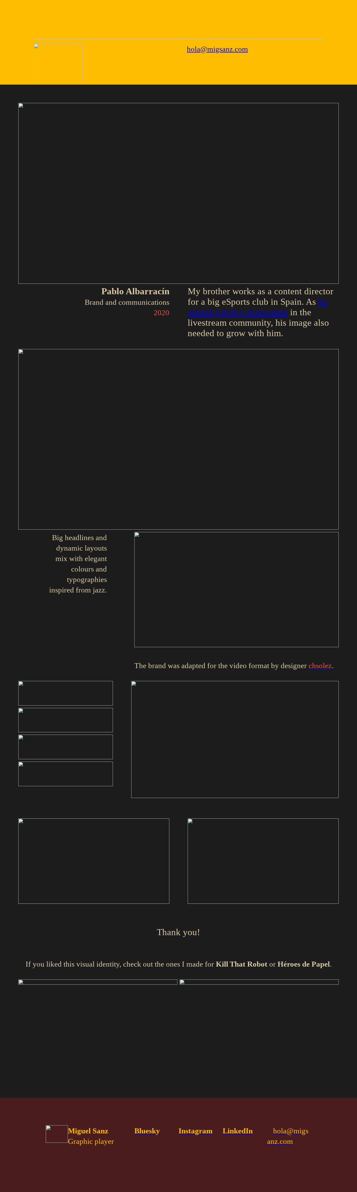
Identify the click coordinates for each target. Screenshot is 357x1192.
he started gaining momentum (257, 307)
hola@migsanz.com (217, 49)
